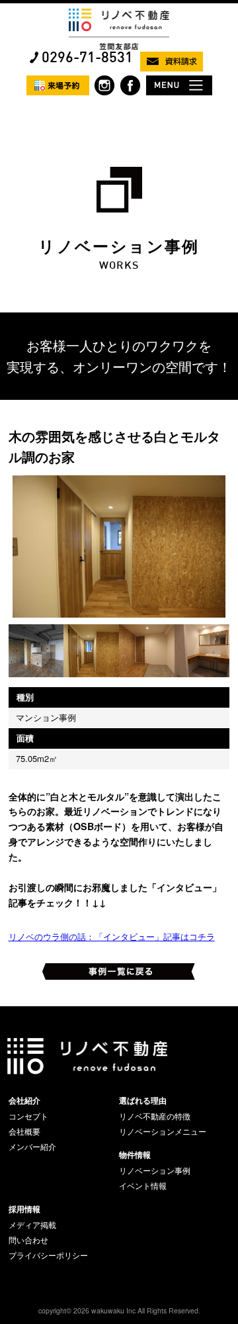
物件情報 (135, 1154)
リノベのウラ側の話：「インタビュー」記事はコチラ (112, 936)
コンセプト (28, 1116)
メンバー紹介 (32, 1147)
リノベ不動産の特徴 (154, 1116)
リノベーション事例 (154, 1170)
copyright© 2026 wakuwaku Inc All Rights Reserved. (119, 1310)
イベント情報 (143, 1186)
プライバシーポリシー (48, 1255)
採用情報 (24, 1209)
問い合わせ (28, 1240)
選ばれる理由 (143, 1100)
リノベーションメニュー (162, 1131)
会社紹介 (24, 1100)
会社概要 (24, 1131)
